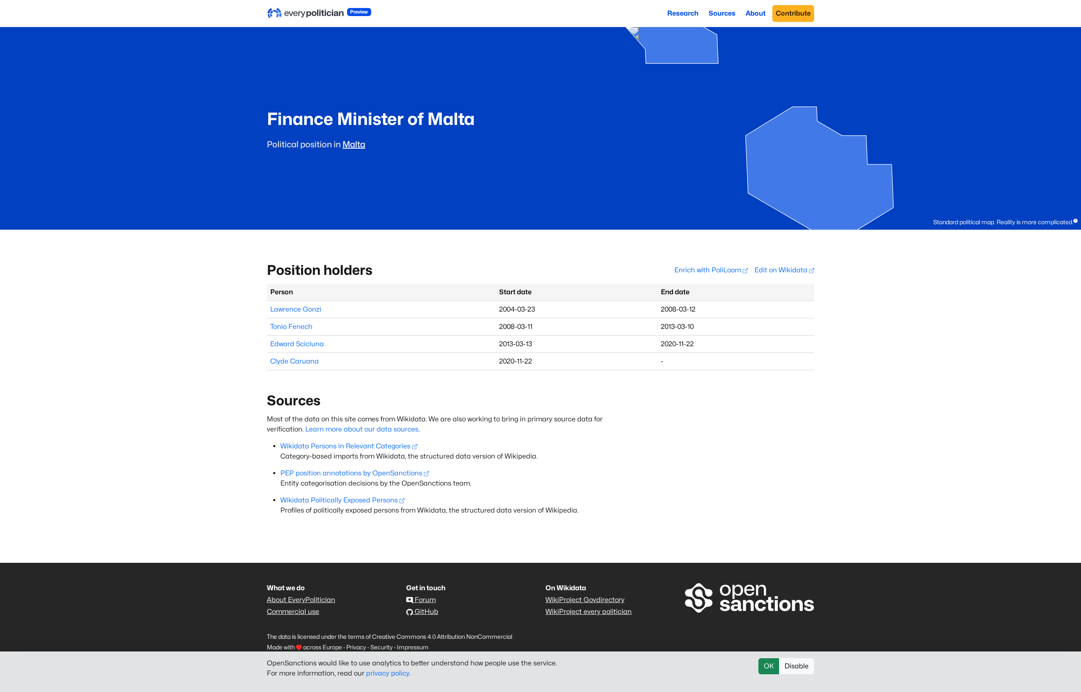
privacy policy (388, 673)
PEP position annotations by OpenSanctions (351, 473)
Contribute (793, 13)
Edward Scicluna (297, 344)
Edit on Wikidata (782, 270)
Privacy (356, 647)
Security (381, 647)
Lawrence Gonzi (295, 309)
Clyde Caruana (294, 361)
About (756, 13)
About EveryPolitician (301, 600)
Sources (722, 13)
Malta (353, 144)
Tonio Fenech (291, 327)
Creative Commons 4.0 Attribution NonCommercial (442, 636)
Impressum (413, 647)
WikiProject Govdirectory (585, 600)
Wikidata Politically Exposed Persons (339, 500)
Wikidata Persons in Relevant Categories (345, 446)
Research (682, 13)
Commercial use (293, 612)
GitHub (425, 612)
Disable (797, 666)
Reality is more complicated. (1035, 221)
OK (769, 666)
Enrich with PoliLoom (708, 270)
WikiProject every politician (589, 612)
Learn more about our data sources (361, 429)
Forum (424, 600)
